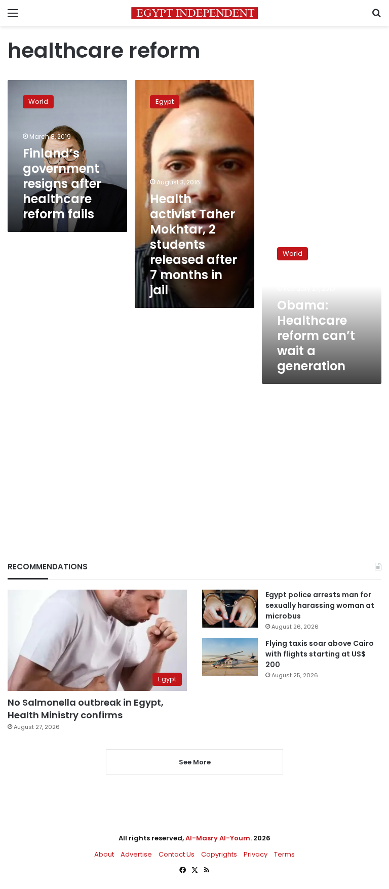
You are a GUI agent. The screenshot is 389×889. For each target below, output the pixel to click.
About (104, 854)
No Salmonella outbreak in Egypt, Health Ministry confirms (86, 708)
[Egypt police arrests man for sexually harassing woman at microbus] (230, 609)
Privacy (255, 854)
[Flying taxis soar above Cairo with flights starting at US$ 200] (230, 657)
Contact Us (176, 854)
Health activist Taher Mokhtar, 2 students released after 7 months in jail (193, 244)
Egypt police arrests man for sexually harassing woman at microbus (319, 605)
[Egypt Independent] (194, 13)
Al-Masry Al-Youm (217, 838)
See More (195, 762)
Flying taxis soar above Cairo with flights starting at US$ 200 (319, 654)
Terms (284, 854)
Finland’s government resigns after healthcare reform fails (62, 183)
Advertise (136, 854)
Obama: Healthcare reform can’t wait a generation (316, 335)
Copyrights (219, 854)
